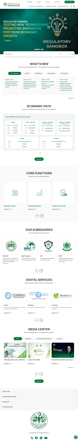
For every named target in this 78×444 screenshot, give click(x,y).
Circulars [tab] (27, 73)
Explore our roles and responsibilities (39, 176)
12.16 (25, 147)
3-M (11, 142)
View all (71, 98)
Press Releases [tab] (15, 73)
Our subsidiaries (39, 229)
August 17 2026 (45, 79)
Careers (39, 2)
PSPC (60, 256)
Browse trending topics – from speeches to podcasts (39, 332)
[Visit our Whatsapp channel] (41, 437)
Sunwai (6, 305)
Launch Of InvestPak (34, 360)
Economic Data (39, 106)
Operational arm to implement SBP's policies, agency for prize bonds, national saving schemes (10, 261)
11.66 (18, 147)
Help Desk (30, 2)
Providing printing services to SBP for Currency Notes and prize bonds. (66, 260)
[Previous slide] (37, 216)
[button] (74, 6)
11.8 (25, 145)
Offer (24, 139)
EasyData (30, 305)
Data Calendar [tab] (51, 73)
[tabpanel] (39, 88)
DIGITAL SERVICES (39, 279)
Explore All (39, 159)
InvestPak (54, 305)
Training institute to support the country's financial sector (29, 259)
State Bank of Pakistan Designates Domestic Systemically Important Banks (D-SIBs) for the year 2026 (29, 85)
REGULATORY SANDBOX (15, 22)
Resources (6, 401)
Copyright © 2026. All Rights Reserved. (39, 432)
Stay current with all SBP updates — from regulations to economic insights (39, 67)
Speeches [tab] (28, 338)
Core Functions (39, 173)
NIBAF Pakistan (26, 256)
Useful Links (6, 391)
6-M (12, 145)
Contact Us (57, 2)
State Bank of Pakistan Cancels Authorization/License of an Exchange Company (48, 85)
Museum (47, 2)
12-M (12, 147)
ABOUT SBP (31, 6)
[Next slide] (42, 216)
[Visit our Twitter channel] (32, 437)
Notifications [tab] (38, 73)
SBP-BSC (6, 256)
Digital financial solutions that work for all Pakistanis (39, 283)
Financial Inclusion (59, 206)
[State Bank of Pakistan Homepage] (11, 4)
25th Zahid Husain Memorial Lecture (62, 360)
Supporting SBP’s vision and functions (39, 233)
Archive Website (69, 2)
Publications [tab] (64, 73)
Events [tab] (18, 338)
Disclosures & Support (10, 396)
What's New (39, 64)
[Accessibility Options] (76, 437)
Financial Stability (34, 206)
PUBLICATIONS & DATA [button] (63, 6)
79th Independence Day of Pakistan (14, 360)
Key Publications (8, 407)
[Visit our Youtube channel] (45, 437)
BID (19, 139)
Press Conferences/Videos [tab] (44, 338)
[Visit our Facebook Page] (36, 437)
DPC (41, 256)
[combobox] (64, 54)
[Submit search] (72, 54)
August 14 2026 (64, 79)
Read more (9, 40)
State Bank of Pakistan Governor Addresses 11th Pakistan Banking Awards (11, 84)
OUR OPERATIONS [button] (40, 6)
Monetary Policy (9, 206)
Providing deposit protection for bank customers (47, 259)
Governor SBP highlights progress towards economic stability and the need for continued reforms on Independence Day (66, 86)
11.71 (25, 142)
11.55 (19, 145)
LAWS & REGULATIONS (51, 6)
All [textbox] (60, 54)
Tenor (12, 139)
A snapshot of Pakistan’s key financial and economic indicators (39, 109)
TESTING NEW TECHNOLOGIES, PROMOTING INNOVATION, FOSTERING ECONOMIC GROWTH (26, 30)
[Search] (71, 6)
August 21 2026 (9, 79)
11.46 (18, 142)
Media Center (39, 329)
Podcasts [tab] (59, 338)
